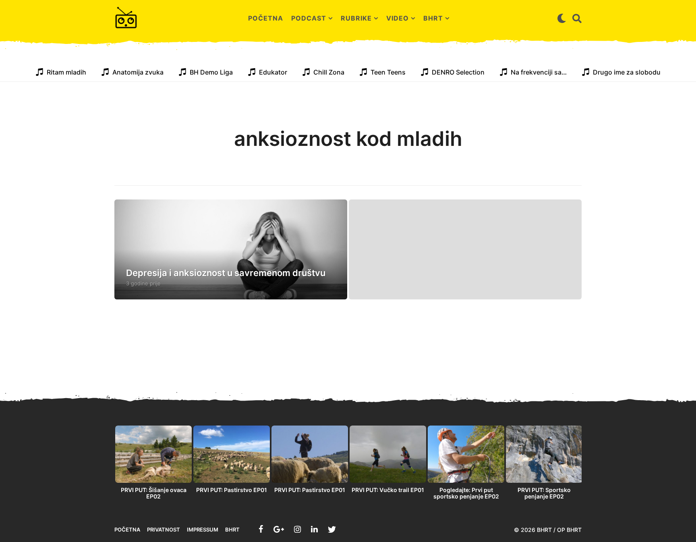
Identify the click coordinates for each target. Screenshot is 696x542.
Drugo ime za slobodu (627, 72)
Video (397, 18)
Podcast (308, 18)
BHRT (433, 18)
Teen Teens (388, 72)
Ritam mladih (66, 72)
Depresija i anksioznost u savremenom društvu (225, 273)
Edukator (273, 72)
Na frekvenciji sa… (539, 72)
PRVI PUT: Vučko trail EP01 (388, 489)
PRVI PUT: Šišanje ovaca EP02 (153, 493)
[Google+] (278, 529)
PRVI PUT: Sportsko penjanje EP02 (544, 493)
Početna (265, 18)
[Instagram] (297, 529)
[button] (561, 18)
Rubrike (356, 18)
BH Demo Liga (211, 72)
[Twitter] (332, 529)
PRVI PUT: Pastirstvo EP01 (231, 489)
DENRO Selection (458, 72)
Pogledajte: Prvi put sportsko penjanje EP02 (466, 493)
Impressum (202, 529)
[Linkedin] (314, 529)
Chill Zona (328, 72)
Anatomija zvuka (138, 72)
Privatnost (163, 529)
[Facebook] (261, 529)
